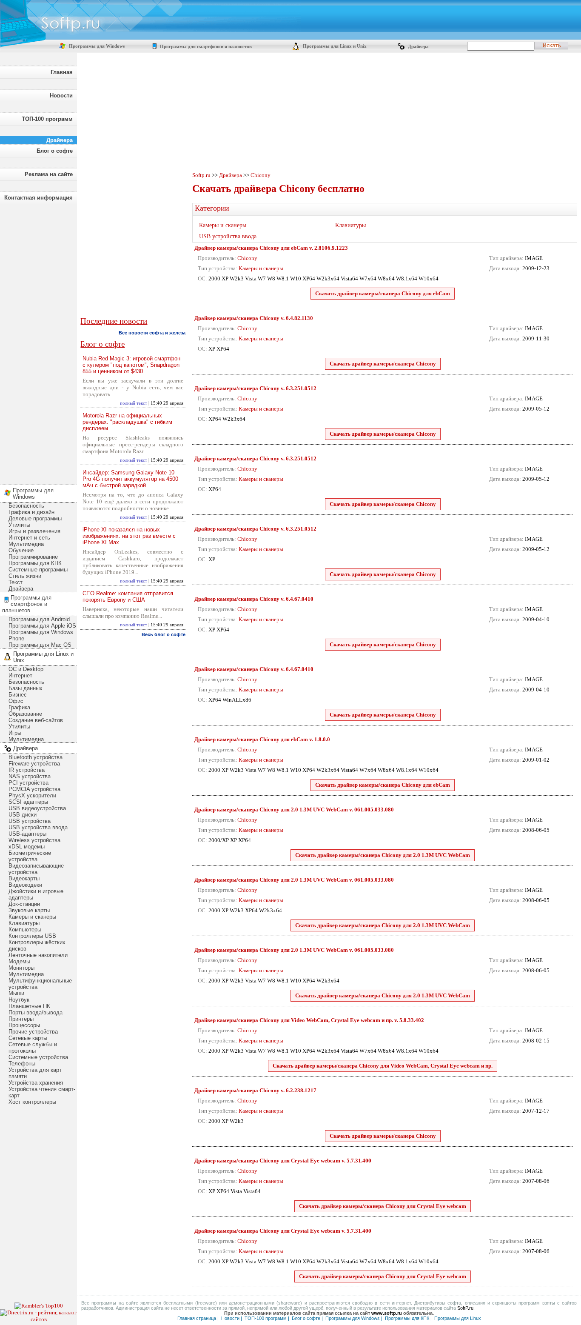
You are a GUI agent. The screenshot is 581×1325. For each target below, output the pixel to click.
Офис (16, 701)
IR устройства (27, 770)
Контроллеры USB (32, 936)
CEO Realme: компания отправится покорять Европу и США (128, 596)
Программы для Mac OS (40, 645)
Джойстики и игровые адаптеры (36, 894)
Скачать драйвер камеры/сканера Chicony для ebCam (382, 293)
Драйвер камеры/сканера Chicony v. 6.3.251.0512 (255, 388)
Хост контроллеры (32, 1102)
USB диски (23, 814)
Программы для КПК (35, 563)
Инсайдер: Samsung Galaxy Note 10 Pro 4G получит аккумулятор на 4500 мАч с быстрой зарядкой (130, 478)
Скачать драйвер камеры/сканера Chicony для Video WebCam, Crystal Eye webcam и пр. (383, 1065)
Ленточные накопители (38, 955)
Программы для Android (39, 619)
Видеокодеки (25, 885)
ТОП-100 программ (47, 119)
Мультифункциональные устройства (40, 983)
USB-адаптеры (27, 834)
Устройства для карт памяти (35, 1073)
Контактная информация (38, 197)
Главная (62, 72)
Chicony (261, 175)
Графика (19, 707)
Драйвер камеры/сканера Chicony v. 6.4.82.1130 (253, 318)
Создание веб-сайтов (36, 720)
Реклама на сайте (49, 174)
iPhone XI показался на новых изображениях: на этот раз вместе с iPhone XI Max (129, 535)
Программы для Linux (457, 1318)
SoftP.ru (465, 1308)
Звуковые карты (29, 910)
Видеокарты (24, 878)
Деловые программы (35, 518)
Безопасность (26, 506)
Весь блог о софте (163, 634)
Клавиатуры (24, 923)
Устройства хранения (36, 1082)
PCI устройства (28, 783)
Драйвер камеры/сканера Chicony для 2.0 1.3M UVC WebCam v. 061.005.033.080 (294, 809)
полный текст (133, 403)
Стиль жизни (25, 576)
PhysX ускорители (32, 795)
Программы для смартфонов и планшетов (205, 46)
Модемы (19, 961)
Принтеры (21, 1019)
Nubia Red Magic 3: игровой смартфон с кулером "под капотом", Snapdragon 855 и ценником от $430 (131, 364)
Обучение (21, 550)
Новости (61, 95)
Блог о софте (55, 151)
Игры (15, 733)
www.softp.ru (386, 1313)
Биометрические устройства (30, 856)
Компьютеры (25, 929)
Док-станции (24, 904)
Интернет (20, 675)
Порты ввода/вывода (36, 1012)
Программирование (33, 557)
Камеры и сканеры (32, 917)
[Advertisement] (38, 342)
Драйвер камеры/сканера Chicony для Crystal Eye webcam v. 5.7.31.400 (282, 1160)
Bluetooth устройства (36, 757)
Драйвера (418, 46)
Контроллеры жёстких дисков (37, 945)
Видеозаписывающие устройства (36, 868)
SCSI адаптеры (28, 802)
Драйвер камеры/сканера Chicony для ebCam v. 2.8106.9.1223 (271, 248)
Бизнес (18, 694)
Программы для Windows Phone (41, 635)
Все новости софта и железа (152, 332)
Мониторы (21, 968)
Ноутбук (19, 1000)
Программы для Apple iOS (42, 626)
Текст (16, 582)
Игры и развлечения (34, 531)
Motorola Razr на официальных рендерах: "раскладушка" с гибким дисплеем (127, 421)
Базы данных (26, 688)
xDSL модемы (27, 846)
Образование (25, 714)
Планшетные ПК (29, 1006)
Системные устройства (38, 1057)
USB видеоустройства (37, 808)
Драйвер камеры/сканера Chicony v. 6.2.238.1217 (255, 1090)
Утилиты (19, 525)
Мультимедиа (26, 544)
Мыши (16, 993)
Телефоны (22, 1063)
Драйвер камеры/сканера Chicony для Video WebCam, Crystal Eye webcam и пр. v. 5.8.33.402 (309, 1020)
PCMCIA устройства (34, 789)
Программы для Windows (96, 46)
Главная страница (196, 1318)
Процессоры (24, 1025)
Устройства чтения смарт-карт (42, 1092)
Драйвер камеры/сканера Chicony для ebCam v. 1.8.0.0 (262, 739)
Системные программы (38, 569)
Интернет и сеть (29, 537)
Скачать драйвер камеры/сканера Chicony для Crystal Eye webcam (382, 1206)
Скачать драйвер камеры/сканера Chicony (383, 363)
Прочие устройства (33, 1031)
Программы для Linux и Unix (334, 46)
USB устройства (30, 821)
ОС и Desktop (26, 669)
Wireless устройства (34, 840)
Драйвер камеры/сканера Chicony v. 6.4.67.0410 (253, 599)
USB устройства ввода (38, 827)
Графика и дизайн (31, 512)
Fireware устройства (34, 763)
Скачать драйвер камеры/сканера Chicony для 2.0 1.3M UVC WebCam (382, 855)
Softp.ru (201, 175)
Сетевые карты (28, 1038)
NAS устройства (30, 776)
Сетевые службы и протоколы (33, 1047)
